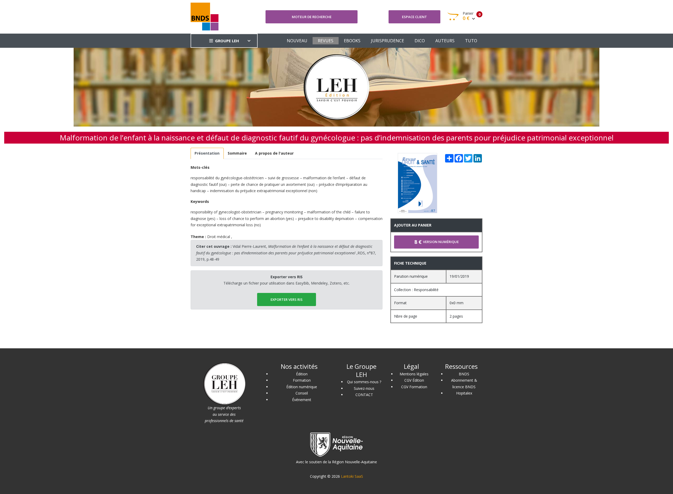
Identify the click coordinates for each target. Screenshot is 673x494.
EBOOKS (352, 41)
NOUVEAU (297, 41)
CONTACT (364, 394)
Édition (302, 373)
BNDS (464, 373)
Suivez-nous (364, 388)
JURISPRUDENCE (387, 41)
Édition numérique (301, 386)
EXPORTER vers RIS (287, 299)
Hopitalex (464, 393)
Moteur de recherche (312, 16)
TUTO (471, 41)
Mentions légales (414, 373)
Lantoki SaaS (352, 476)
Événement (301, 399)
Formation (302, 380)
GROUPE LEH (227, 40)
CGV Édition (414, 380)
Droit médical (218, 236)
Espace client (414, 16)
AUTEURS (445, 41)
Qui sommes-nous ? (364, 381)
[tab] (207, 153)
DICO (420, 41)
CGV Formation (414, 386)
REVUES (325, 41)
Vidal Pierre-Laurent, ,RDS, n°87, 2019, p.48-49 (286, 253)
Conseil (301, 393)
